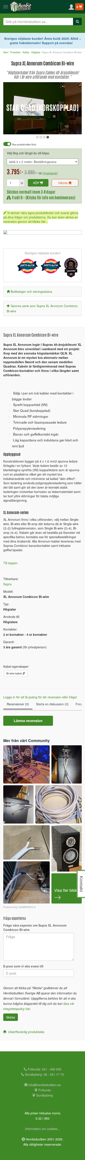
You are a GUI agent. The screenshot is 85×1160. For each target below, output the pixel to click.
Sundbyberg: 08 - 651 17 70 (44, 1074)
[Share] (64, 128)
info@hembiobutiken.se (44, 1085)
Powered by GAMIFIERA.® (19, 907)
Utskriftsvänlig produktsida (25, 1032)
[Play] (11, 128)
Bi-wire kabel (14, 673)
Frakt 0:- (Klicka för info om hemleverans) (43, 198)
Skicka (10, 1017)
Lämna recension (28, 720)
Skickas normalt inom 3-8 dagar (31, 192)
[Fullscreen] (56, 128)
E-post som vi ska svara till (23, 966)
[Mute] (49, 128)
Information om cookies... (42, 1129)
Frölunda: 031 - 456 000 (44, 1069)
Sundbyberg (44, 1095)
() (50, 173)
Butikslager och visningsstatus (31, 291)
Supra (7, 584)
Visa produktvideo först (23, 144)
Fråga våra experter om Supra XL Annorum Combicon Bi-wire (34, 927)
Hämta (63, 183)
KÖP (36, 183)
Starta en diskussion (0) (52, 704)
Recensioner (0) (18, 704)
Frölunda (44, 1090)
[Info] (72, 128)
